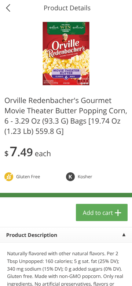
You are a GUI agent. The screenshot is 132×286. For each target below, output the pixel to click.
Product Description (31, 235)
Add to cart (98, 213)
